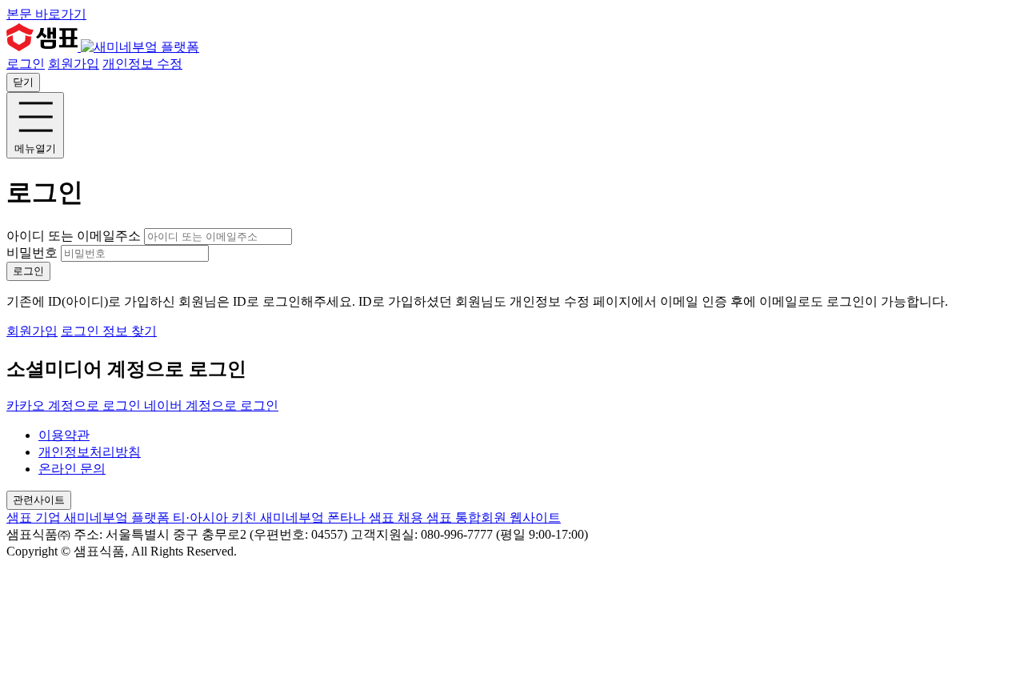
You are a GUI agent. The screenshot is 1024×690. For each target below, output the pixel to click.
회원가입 (73, 63)
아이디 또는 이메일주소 (75, 236)
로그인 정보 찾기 (109, 331)
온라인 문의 (72, 468)
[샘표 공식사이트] (43, 47)
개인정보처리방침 (89, 452)
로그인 (25, 63)
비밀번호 (32, 252)
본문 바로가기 (46, 14)
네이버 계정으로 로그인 (211, 405)
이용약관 (64, 435)
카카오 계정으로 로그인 (75, 405)
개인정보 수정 (142, 63)
